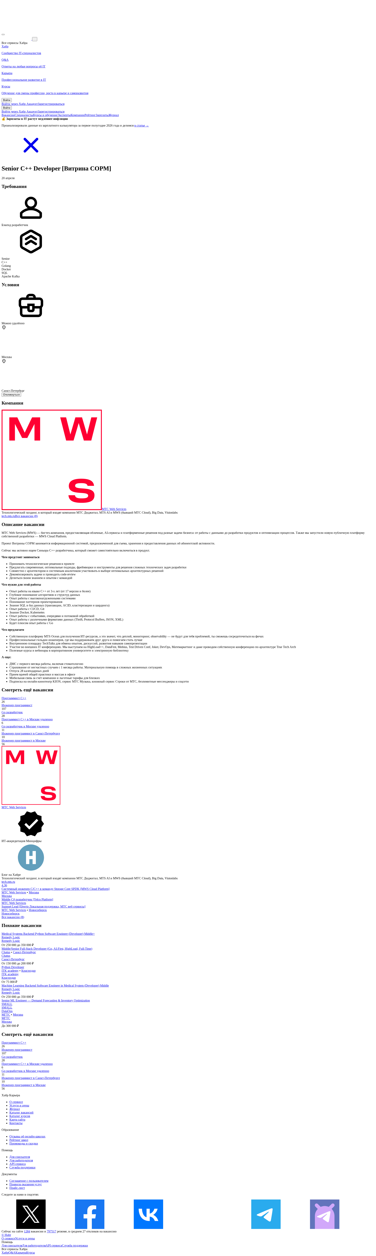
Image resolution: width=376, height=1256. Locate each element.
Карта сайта (17, 1119)
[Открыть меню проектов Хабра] (3, 34)
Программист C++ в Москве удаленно (27, 719)
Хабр (5, 1252)
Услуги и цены (19, 1105)
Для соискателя (19, 1156)
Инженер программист (17, 705)
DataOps (7, 1011)
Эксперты (64, 115)
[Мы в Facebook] (89, 1228)
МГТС (6, 1014)
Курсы (30, 1252)
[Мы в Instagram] (207, 1228)
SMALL (7, 1004)
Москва (34, 892)
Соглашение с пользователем (28, 1180)
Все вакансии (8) (26, 516)
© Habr (6, 1235)
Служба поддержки (22, 1167)
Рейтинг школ (18, 1140)
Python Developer (13, 967)
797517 (51, 1231)
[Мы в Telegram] (266, 1228)
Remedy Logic (11, 937)
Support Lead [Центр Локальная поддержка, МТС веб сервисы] (43, 906)
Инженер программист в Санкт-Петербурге (31, 733)
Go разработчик (12, 712)
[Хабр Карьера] (17, 39)
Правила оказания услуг (25, 1184)
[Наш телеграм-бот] (324, 1228)
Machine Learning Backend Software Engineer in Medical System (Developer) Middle (55, 985)
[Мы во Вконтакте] (148, 1228)
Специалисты (24, 115)
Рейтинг (90, 115)
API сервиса (17, 1164)
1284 (27, 1231)
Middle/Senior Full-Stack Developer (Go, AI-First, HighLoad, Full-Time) (47, 948)
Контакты (16, 1123)
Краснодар (28, 970)
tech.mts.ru (8, 516)
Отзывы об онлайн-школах (27, 1136)
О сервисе (16, 1102)
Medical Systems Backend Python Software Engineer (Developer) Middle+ (48, 933)
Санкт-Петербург (24, 952)
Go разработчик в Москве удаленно (25, 726)
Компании (78, 115)
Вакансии (8, 115)
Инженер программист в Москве (24, 740)
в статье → (141, 125)
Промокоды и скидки (23, 1143)
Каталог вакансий (21, 1112)
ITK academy (10, 970)
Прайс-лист (17, 1187)
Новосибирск (38, 910)
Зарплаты (102, 115)
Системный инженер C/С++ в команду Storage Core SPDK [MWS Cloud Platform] (55, 889)
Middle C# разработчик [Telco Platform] (27, 899)
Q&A (11, 1252)
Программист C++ (14, 698)
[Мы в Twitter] (31, 1228)
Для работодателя (21, 1160)
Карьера (20, 1252)
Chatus (6, 952)
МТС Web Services (114, 509)
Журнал (113, 115)
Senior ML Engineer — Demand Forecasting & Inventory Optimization (46, 1000)
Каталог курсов (19, 1116)
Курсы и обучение (45, 115)
